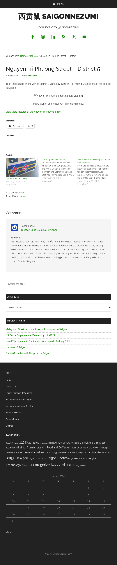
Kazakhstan (32, 452)
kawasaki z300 (18, 453)
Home (8, 380)
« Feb (8, 532)
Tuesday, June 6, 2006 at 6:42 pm (39, 230)
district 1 (23, 447)
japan (101, 448)
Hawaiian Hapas (13, 412)
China (97, 442)
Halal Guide (76, 447)
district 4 (41, 447)
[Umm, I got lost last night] (59, 170)
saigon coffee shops (37, 458)
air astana (43, 443)
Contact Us (11, 386)
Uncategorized (40, 465)
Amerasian (75, 443)
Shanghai (91, 458)
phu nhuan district (95, 452)
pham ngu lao (80, 453)
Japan (107, 448)
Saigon (23, 458)
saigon (12, 457)
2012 (18, 442)
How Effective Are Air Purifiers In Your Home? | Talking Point (38, 341)
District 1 (32, 448)
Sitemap (10, 426)
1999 (8, 443)
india (84, 448)
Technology (13, 465)
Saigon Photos (57, 458)
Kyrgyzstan (57, 452)
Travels (25, 465)
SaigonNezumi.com (62, 554)
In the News (93, 447)
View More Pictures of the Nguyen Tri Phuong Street (33, 111)
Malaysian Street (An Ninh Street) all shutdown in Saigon (36, 329)
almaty (66, 442)
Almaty (58, 442)
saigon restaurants (77, 458)
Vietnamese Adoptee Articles (19, 406)
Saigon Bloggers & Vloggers (19, 393)
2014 (31, 442)
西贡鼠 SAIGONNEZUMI (58, 16)
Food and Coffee (56, 447)
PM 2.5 (107, 452)
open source (68, 452)
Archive (20, 192)
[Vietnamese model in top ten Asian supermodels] (95, 172)
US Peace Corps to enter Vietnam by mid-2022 (30, 335)
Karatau (9, 453)
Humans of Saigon (16, 347)
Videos (55, 465)
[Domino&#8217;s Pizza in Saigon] (22, 167)
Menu (60, 3)
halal (69, 448)
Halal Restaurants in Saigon (19, 399)
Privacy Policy (12, 419)
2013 (24, 442)
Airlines (51, 443)
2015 (36, 443)
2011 (13, 443)
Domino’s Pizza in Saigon (17, 178)
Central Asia (87, 442)
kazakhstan (45, 452)
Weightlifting (80, 465)
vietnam (22, 196)
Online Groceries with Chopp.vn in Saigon (28, 353)
